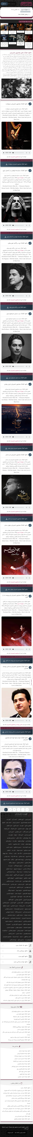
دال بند (13, 850)
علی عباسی (13, 884)
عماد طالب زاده (27, 896)
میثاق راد (4, 930)
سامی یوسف (19, 724)
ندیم (21, 936)
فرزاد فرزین (13, 896)
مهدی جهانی (18, 927)
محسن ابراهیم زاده (18, 909)
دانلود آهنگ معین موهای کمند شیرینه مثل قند (18, 982)
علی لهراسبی (28, 887)
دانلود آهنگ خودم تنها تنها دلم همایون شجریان (16, 739)
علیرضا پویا (19, 890)
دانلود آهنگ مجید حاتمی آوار (22, 998)
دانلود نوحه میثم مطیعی (24, 1064)
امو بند (21, 825)
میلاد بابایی (19, 933)
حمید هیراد (20, 850)
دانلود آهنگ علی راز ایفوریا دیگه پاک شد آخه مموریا (17, 1090)
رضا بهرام (5, 853)
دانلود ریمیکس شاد (22, 951)
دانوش (8, 850)
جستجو (4, 4)
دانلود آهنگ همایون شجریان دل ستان (17, 455)
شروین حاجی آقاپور (18, 875)
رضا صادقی (21, 856)
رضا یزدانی (6, 856)
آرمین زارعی (28, 819)
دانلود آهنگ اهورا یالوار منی (23, 974)
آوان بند (8, 819)
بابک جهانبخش (27, 838)
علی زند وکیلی (10, 881)
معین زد (8, 924)
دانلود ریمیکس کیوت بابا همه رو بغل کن (20, 995)
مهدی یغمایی (12, 930)
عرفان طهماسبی (27, 881)
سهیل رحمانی (27, 866)
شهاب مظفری (27, 878)
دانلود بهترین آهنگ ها (20, 1132)
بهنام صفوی (21, 841)
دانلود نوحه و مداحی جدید (21, 962)
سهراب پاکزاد (12, 862)
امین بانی (11, 832)
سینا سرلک (29, 77)
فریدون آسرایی (27, 900)
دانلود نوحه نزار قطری (25, 1074)
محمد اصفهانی (10, 912)
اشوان (3, 822)
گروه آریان (13, 903)
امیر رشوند (6, 829)
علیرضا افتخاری (27, 890)
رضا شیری (28, 856)
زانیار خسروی (6, 859)
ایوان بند (10, 835)
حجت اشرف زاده (27, 847)
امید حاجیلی (21, 829)
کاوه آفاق (11, 900)
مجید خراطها (6, 906)
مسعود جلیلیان (18, 921)
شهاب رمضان (9, 875)
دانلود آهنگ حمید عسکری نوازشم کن (21, 972)
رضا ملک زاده (14, 856)
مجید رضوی (28, 909)
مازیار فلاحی (6, 903)
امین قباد (20, 835)
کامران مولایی (18, 900)
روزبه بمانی (28, 859)
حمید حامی (9, 847)
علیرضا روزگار (11, 890)
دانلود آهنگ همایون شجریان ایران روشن (16, 384)
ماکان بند (28, 906)
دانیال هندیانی (27, 853)
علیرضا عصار (18, 893)
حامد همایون (16, 844)
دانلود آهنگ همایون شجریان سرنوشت (17, 104)
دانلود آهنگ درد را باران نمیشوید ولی (17, 314)
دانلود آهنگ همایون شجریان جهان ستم (16, 525)
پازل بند (14, 841)
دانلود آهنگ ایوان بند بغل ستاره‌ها (21, 1016)
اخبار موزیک (10, 1132)
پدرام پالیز (8, 841)
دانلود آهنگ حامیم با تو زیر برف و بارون (20, 1037)
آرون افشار (21, 819)
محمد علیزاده (27, 915)
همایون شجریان (15, 157)
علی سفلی (28, 884)
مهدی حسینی (10, 927)
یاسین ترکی (21, 940)
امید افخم (9, 825)
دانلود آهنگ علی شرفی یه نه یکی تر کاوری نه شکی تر (17, 987)
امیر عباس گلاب (27, 832)
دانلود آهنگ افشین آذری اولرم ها (22, 1019)
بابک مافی (19, 838)
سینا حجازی (9, 869)
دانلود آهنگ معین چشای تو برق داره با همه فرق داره (17, 985)
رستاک (10, 853)
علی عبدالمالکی (5, 884)
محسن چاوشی (9, 909)
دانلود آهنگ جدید (25, 1088)
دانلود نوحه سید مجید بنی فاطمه (21, 1061)
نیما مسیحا (16, 936)
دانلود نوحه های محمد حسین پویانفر (21, 1066)
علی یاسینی (12, 887)
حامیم (10, 844)
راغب (15, 853)
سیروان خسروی (18, 869)
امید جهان (28, 829)
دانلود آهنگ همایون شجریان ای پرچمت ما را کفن (15, 596)
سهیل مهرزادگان (18, 866)
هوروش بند (28, 940)
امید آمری (15, 825)
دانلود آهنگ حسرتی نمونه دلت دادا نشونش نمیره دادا (16, 1108)
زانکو (12, 859)
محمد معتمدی (6, 75)
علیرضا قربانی (13, 75)
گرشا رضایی (20, 903)
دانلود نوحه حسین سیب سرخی (22, 1058)
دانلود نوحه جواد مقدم (24, 1051)
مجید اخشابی (14, 906)
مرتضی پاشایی (27, 921)
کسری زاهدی (28, 903)
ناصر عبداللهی (27, 936)
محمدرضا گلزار (5, 918)
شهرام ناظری (10, 878)
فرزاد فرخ (20, 896)
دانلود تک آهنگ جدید (22, 945)
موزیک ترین (24, 9)
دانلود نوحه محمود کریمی (23, 1053)
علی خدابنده (18, 881)
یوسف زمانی (13, 940)
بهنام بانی (28, 841)
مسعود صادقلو (27, 924)
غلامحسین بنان (28, 74)
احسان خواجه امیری (26, 822)
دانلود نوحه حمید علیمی (24, 1077)
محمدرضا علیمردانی (15, 918)
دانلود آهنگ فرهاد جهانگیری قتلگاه (21, 1027)
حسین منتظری (17, 847)
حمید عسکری (27, 850)
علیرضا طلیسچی (27, 893)
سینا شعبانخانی (11, 872)
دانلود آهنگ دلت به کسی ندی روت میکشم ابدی (18, 1096)
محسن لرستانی (27, 912)
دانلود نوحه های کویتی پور (23, 1069)
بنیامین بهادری (11, 838)
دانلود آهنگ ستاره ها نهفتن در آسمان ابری (15, 171)
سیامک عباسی (27, 869)
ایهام (15, 835)
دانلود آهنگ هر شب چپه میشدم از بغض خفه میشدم (16, 1093)
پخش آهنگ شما (23, 14)
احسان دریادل (16, 822)
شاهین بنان (28, 875)
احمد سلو (8, 822)
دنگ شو (20, 853)
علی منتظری (20, 887)
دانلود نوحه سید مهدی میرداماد (22, 1056)
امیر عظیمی (18, 832)
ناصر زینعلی (11, 933)
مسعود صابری (9, 921)
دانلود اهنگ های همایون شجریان (21, 53)
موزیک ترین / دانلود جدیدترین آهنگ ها (26, 4)
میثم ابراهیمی (27, 933)
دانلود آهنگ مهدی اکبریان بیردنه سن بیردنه (19, 1040)
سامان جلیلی (20, 862)
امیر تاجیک (13, 829)
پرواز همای (28, 844)
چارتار (22, 844)
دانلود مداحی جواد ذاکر (24, 1071)
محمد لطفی (20, 915)
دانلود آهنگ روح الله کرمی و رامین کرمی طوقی (18, 1106)
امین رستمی (27, 835)
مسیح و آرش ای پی (17, 924)
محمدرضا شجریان (23, 58)
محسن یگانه (18, 912)
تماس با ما (14, 9)
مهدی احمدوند (27, 927)
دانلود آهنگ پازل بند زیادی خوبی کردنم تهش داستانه (16, 1000)
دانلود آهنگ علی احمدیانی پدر (22, 1116)
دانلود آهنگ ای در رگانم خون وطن (18, 243)
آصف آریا (14, 819)
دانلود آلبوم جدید (23, 956)
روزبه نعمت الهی (19, 859)
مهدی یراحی (20, 930)
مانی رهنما (22, 906)
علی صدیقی (21, 884)
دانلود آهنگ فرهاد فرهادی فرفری (22, 1119)
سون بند (10, 866)
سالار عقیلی (22, 77)
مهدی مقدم (28, 930)
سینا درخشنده (27, 872)
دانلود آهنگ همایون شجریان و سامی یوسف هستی (15, 667)
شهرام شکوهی (18, 878)
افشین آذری (28, 825)
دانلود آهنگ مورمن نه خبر (23, 1029)
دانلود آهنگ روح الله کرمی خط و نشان (21, 1098)
